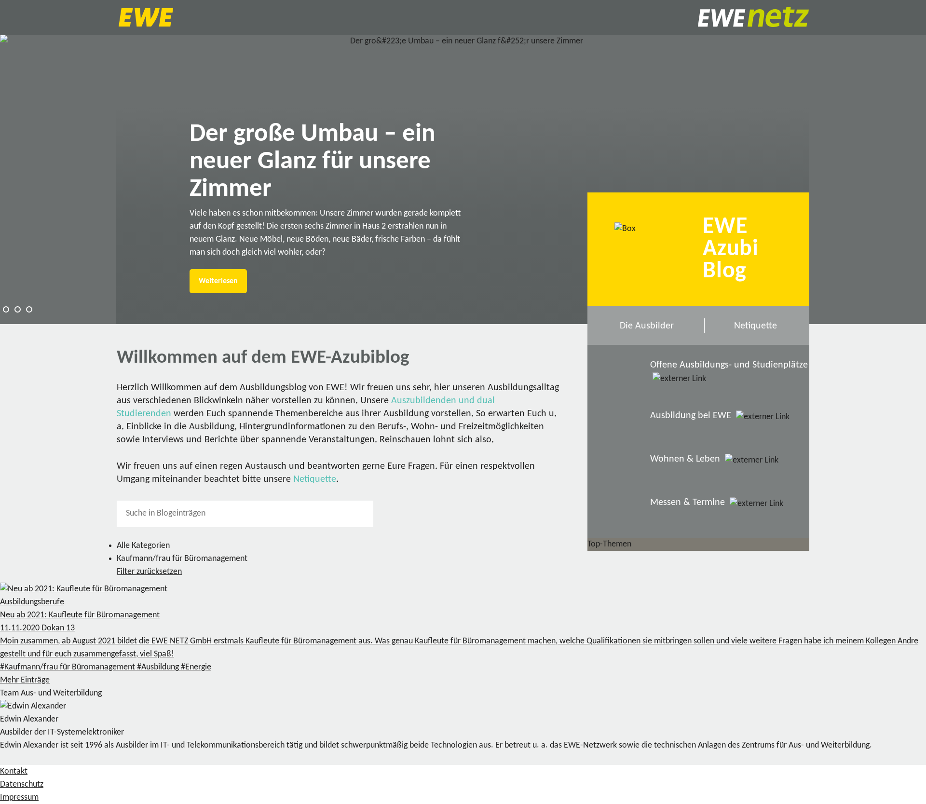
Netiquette (314, 479)
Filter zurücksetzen (149, 571)
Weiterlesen (218, 281)
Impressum (19, 797)
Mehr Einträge (25, 680)
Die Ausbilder (647, 326)
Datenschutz (21, 784)
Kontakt (13, 771)
